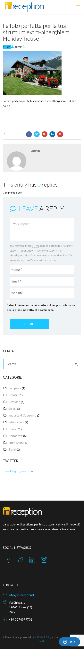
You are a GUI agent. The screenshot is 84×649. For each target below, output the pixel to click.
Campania (14, 388)
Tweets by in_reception (18, 471)
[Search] (76, 364)
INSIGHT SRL (42, 637)
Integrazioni (16, 422)
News (12, 429)
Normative (15, 436)
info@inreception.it (21, 595)
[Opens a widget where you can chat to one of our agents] (69, 642)
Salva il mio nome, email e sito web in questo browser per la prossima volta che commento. (41, 307)
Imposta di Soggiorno (22, 415)
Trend (12, 449)
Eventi (12, 395)
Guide (12, 408)
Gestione (14, 402)
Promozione (16, 443)
